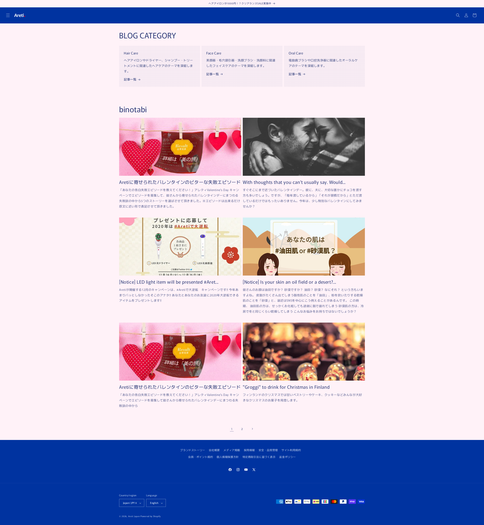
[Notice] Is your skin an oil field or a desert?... (289, 282)
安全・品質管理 (268, 450)
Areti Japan (134, 516)
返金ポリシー (287, 456)
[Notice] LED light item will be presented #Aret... (169, 282)
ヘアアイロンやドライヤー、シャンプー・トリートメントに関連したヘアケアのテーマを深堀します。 (158, 65)
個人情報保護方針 (228, 456)
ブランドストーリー (192, 450)
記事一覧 (130, 79)
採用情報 (249, 450)
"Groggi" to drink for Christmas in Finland (286, 387)
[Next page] (252, 429)
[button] (8, 15)
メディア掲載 (231, 450)
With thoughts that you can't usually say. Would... (294, 182)
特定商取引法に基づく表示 (259, 456)
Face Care (213, 52)
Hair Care (131, 52)
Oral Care (296, 52)
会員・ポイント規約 (200, 456)
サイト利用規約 (291, 450)
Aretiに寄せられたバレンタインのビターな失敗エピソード (180, 182)
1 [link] (232, 429)
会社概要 (214, 450)
